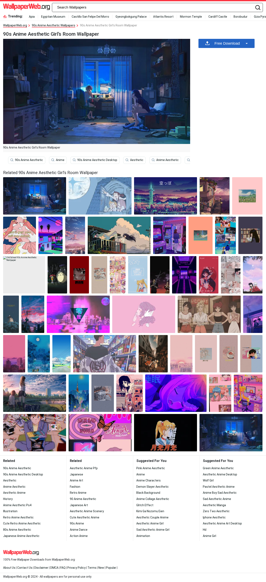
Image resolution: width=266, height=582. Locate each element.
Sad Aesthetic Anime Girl (152, 529)
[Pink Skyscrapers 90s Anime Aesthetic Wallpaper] (14, 353)
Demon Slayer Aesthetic (152, 486)
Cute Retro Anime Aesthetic (22, 523)
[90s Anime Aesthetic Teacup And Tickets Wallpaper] (228, 353)
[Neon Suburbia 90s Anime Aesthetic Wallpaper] (50, 235)
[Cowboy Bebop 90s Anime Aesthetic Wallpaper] (160, 274)
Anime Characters (148, 480)
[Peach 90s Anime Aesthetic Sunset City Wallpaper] (181, 353)
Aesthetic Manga (214, 505)
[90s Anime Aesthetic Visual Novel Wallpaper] (209, 314)
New (101, 567)
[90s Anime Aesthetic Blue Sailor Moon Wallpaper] (138, 274)
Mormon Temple (191, 16)
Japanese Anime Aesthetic (21, 536)
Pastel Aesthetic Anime (219, 486)
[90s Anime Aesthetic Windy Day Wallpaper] (119, 235)
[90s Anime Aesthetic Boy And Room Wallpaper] (34, 432)
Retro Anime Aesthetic (18, 517)
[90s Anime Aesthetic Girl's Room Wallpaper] (231, 432)
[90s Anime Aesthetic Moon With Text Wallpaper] (165, 432)
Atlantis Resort (163, 16)
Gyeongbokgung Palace (131, 16)
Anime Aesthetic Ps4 (17, 505)
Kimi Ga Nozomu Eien (150, 511)
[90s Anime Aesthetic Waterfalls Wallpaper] (75, 235)
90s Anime (77, 523)
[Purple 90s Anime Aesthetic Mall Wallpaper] (184, 274)
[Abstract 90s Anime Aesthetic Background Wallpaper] (19, 235)
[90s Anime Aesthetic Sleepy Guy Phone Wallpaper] (251, 353)
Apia (32, 16)
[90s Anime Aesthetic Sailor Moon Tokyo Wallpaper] (79, 393)
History (8, 499)
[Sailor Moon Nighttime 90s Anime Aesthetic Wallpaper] (39, 353)
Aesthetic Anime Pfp (84, 468)
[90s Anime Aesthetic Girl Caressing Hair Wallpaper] (143, 314)
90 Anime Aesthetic (83, 499)
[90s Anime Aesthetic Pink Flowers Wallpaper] (206, 353)
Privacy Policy (76, 567)
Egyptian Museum (53, 16)
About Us (9, 567)
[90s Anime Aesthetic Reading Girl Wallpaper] (250, 235)
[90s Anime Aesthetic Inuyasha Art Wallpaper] (252, 274)
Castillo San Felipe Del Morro (90, 16)
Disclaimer (41, 567)
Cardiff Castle (217, 16)
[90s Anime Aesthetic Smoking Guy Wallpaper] (104, 353)
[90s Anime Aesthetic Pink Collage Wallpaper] (118, 274)
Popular (111, 567)
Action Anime (79, 536)
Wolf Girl (208, 480)
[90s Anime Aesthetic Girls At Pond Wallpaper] (34, 393)
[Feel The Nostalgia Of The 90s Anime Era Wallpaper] (252, 314)
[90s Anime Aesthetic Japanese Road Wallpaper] (61, 353)
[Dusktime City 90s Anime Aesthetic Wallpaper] (32, 314)
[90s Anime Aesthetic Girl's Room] (34, 196)
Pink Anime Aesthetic (150, 468)
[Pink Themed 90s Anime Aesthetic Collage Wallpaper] (100, 432)
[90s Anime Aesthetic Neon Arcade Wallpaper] (169, 235)
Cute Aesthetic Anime (84, 517)
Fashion (75, 486)
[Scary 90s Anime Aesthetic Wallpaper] (129, 393)
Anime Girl (209, 536)
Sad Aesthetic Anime (217, 499)
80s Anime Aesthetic (17, 529)
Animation (143, 536)
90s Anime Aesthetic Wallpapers (53, 25)
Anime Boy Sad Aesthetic (220, 492)
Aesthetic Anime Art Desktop (222, 523)
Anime (60, 160)
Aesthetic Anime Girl (150, 523)
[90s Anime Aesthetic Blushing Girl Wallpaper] (79, 274)
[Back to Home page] (26, 7)
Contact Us (24, 567)
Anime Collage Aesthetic (152, 499)
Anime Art (76, 480)
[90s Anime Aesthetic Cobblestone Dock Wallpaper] (215, 196)
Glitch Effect (144, 505)
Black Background (148, 492)
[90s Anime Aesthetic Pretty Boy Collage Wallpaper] (220, 393)
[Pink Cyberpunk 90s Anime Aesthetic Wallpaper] (78, 314)
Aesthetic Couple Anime (152, 517)
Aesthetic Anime (14, 492)
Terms (91, 567)
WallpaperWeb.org (15, 25)
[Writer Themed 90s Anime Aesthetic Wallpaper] (230, 274)
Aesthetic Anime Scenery (87, 511)
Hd (204, 529)
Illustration (10, 511)
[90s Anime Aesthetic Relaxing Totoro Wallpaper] (11, 314)
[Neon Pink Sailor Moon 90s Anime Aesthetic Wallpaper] (248, 393)
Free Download (227, 43)
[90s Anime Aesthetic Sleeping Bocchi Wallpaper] (176, 393)
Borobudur (241, 16)
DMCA (54, 567)
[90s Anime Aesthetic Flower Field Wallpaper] (247, 196)
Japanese (76, 474)
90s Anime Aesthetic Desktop (97, 160)
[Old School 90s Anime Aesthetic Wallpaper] (24, 274)
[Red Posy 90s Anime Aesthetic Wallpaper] (200, 235)
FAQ (62, 567)
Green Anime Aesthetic (218, 468)
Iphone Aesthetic (214, 517)
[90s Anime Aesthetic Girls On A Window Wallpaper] (100, 196)
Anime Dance (78, 529)
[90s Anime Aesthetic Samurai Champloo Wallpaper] (153, 353)
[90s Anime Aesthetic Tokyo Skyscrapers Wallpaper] (165, 196)
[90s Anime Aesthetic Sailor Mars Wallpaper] (208, 274)
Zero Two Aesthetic (216, 511)
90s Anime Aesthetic (29, 160)
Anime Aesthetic (167, 160)
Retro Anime (78, 492)
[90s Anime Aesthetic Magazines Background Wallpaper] (99, 274)
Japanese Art (79, 505)
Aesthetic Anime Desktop (220, 474)
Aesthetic (136, 160)
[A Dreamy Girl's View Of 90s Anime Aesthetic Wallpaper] (225, 235)
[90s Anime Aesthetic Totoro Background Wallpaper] (57, 274)
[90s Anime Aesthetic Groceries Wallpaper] (102, 393)
